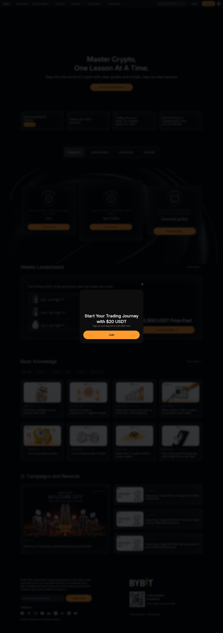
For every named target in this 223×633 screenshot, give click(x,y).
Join (111, 334)
